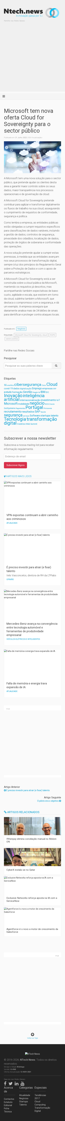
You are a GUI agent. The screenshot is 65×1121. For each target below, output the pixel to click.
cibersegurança (27, 384)
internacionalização (30, 400)
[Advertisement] (32, 59)
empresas (47, 388)
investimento (48, 400)
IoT (58, 400)
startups (45, 415)
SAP (37, 411)
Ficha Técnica (8, 1110)
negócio (37, 403)
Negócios (21, 329)
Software (35, 415)
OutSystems (9, 408)
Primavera (48, 408)
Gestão (27, 392)
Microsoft (11, 403)
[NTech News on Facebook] (6, 1083)
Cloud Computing (40, 1103)
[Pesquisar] (56, 366)
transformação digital (30, 421)
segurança (13, 415)
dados (16, 388)
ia (39, 392)
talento (54, 415)
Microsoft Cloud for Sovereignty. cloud (31, 335)
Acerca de (8, 1089)
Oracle (51, 404)
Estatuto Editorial (8, 1104)
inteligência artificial (24, 397)
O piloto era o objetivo (48, 801)
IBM (42, 392)
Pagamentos (20, 408)
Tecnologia (15, 419)
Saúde (43, 412)
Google (35, 392)
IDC (47, 392)
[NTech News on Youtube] (23, 1083)
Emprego (37, 388)
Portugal (34, 407)
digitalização (25, 389)
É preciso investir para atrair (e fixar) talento (28, 790)
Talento (23, 1104)
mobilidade (23, 403)
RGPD (52, 335)
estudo (8, 392)
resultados (28, 411)
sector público (12, 339)
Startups (23, 1101)
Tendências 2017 (40, 1097)
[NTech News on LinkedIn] (17, 1083)
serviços (26, 416)
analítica (10, 385)
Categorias (25, 1087)
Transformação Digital (40, 1109)
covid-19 (8, 388)
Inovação (13, 395)
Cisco (44, 385)
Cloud (51, 384)
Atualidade (24, 1095)
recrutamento (12, 411)
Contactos (9, 1099)
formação (17, 392)
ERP (54, 389)
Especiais (40, 1087)
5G (5, 385)
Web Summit (31, 424)
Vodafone (21, 424)
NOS (47, 404)
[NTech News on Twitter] (11, 1083)
